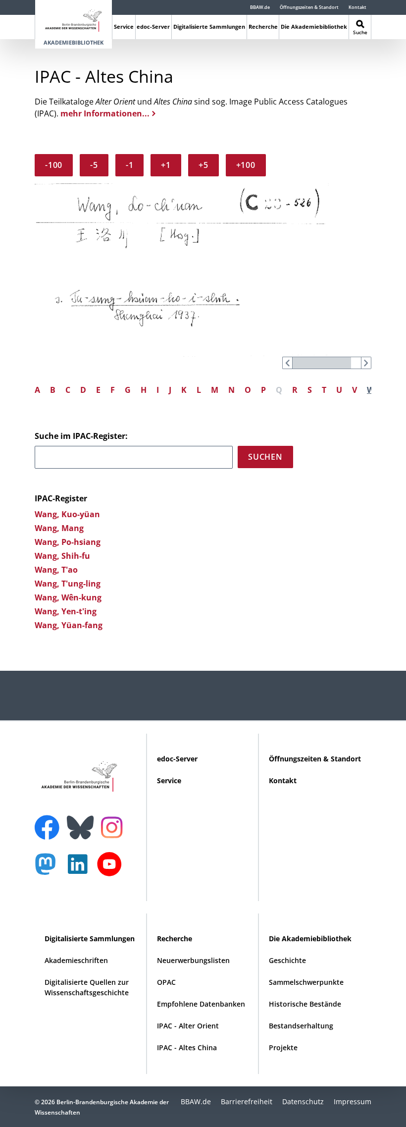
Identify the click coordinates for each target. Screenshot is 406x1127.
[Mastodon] (49, 869)
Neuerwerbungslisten (193, 960)
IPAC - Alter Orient (188, 1025)
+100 (245, 165)
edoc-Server (153, 26)
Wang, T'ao (56, 569)
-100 (53, 165)
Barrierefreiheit (246, 1101)
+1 (166, 165)
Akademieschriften (76, 960)
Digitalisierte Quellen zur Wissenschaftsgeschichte (87, 987)
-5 (94, 165)
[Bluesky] (82, 821)
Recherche (263, 26)
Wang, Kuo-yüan (67, 514)
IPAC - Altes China (187, 1047)
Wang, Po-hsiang (68, 542)
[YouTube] (112, 869)
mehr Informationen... (105, 113)
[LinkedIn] (80, 869)
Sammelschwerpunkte (306, 982)
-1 (130, 165)
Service (124, 26)
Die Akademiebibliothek (314, 26)
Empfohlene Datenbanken (201, 1004)
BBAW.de (260, 7)
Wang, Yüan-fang (68, 625)
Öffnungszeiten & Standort (309, 7)
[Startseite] (73, 18)
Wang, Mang (59, 528)
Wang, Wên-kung (68, 597)
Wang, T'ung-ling (68, 583)
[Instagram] (114, 826)
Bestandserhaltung (301, 1025)
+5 (203, 165)
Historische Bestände (305, 1004)
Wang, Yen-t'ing (66, 611)
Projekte (283, 1047)
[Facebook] (49, 821)
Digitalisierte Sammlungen (209, 26)
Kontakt (357, 7)
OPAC (166, 982)
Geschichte (287, 960)
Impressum (352, 1101)
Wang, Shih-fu (62, 555)
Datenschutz (303, 1101)
